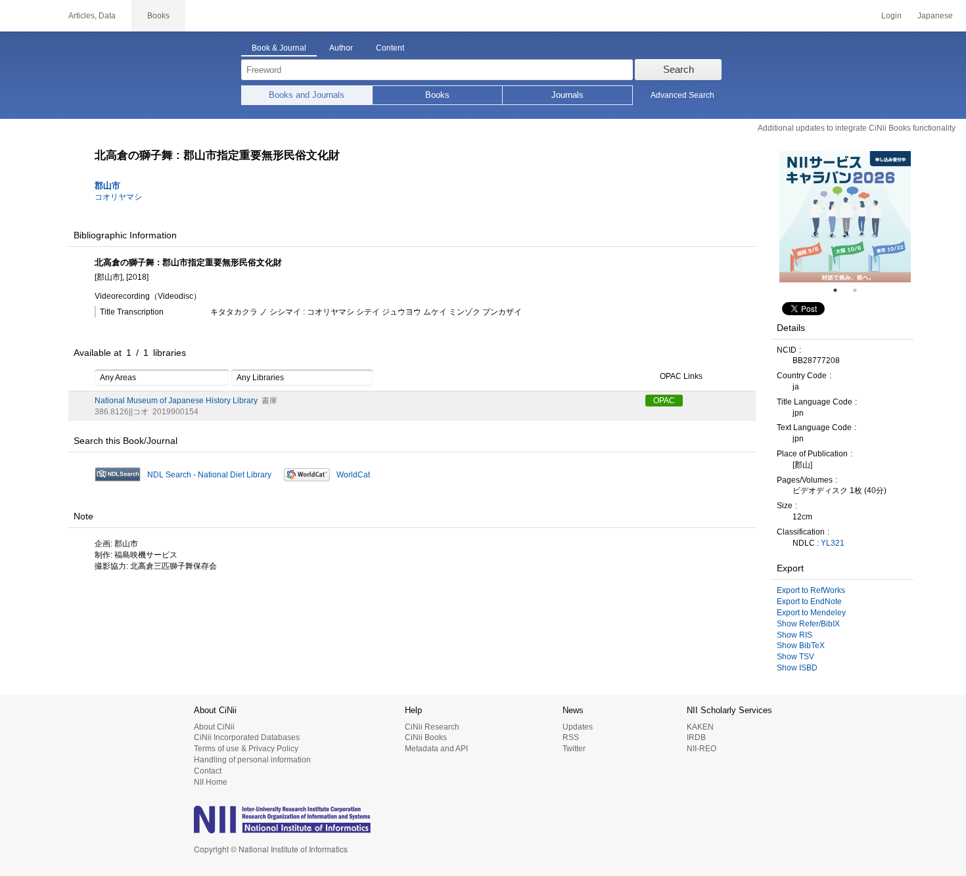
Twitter (574, 748)
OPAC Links (681, 376)
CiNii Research (432, 727)
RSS (571, 737)
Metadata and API (436, 748)
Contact (207, 771)
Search (678, 69)
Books (437, 95)
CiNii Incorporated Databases (247, 737)
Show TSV (795, 656)
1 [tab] (840, 290)
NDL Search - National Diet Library (209, 474)
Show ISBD (797, 667)
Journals (567, 95)
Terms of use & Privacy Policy (246, 748)
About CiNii (214, 727)
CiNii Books (426, 737)
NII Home (210, 782)
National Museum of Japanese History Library (176, 400)
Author (341, 48)
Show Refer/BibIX (808, 623)
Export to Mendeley (811, 612)
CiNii (26, 16)
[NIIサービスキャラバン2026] (845, 216)
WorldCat (353, 474)
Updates (578, 727)
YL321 (832, 543)
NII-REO (701, 748)
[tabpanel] (845, 216)
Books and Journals (306, 95)
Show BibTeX (801, 645)
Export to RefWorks (811, 590)
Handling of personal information (252, 759)
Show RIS (794, 635)
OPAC (664, 400)
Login (891, 15)
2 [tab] (860, 290)
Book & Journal (279, 48)
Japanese (935, 15)
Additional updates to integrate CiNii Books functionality (856, 128)
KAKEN (700, 727)
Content (390, 48)
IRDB (696, 737)
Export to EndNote (809, 601)
